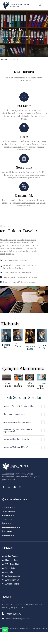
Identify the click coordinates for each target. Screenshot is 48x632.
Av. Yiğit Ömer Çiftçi (10, 564)
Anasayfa (4, 59)
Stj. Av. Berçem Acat (10, 580)
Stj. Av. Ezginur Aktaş (11, 576)
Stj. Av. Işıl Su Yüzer (10, 584)
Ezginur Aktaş (42, 346)
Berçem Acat (6, 346)
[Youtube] (15, 487)
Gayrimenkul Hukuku (41, 386)
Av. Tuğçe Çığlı (8, 568)
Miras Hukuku (7, 385)
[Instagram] (20, 487)
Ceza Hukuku (8, 516)
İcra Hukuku (7, 531)
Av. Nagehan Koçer (10, 560)
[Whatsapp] (5, 629)
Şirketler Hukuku (9, 508)
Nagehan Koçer (30, 348)
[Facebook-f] (3, 487)
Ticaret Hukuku (8, 512)
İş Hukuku (18, 385)
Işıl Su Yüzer (18, 345)
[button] (43, 621)
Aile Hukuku (30, 385)
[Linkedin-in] (9, 487)
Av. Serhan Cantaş (10, 556)
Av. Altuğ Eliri (7, 572)
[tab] (24, 406)
